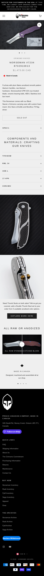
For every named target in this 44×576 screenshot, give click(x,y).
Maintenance (7, 469)
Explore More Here (22, 316)
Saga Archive (7, 530)
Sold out (22, 118)
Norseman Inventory (10, 485)
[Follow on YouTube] (10, 547)
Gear (4, 505)
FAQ (4, 444)
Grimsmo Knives (22, 58)
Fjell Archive (7, 526)
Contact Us (6, 473)
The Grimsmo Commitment (12, 457)
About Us (6, 453)
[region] (22, 371)
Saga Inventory (8, 497)
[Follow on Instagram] (3, 547)
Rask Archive (7, 522)
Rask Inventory (8, 489)
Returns (5, 465)
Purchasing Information (11, 461)
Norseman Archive (9, 517)
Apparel (5, 501)
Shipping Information (10, 449)
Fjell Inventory (7, 493)
